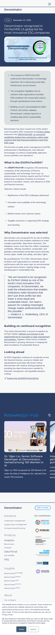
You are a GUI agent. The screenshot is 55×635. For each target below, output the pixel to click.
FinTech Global (43, 132)
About (8, 595)
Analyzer (8, 548)
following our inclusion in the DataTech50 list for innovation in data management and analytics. (27, 337)
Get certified (9, 555)
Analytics (9, 540)
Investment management (14, 521)
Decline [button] (33, 629)
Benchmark (9, 544)
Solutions (10, 516)
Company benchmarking (14, 528)
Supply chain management (15, 525)
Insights (9, 568)
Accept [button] (21, 629)
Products (10, 535)
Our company (10, 600)
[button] (49, 4)
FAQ (6, 559)
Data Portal (10, 551)
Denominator (13, 573)
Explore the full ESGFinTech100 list (22, 378)
